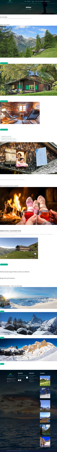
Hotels (36, 1)
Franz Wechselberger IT (26, 450)
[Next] (0, 130)
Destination (28, 1)
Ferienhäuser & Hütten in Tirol (6, 136)
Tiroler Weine (42, 1)
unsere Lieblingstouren (32, 376)
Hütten (33, 1)
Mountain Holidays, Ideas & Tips (33, 378)
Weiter (2, 311)
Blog (38, 1)
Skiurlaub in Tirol (31, 381)
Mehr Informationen (4, 63)
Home (25, 1)
